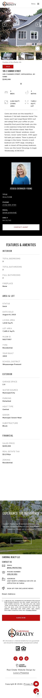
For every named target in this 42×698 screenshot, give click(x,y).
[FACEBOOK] (21, 658)
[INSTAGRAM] (15, 658)
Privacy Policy (31, 610)
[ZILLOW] (26, 658)
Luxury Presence (21, 673)
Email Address (8, 594)
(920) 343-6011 (12, 574)
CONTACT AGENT (21, 227)
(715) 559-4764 (9, 205)
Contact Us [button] (21, 541)
